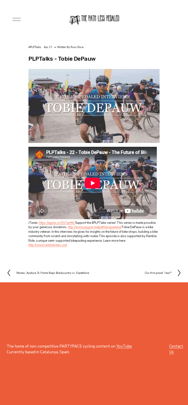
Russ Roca (77, 47)
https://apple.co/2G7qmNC (57, 223)
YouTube (124, 346)
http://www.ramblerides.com (47, 245)
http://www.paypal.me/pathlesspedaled (95, 227)
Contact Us (176, 349)
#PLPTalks (34, 47)
